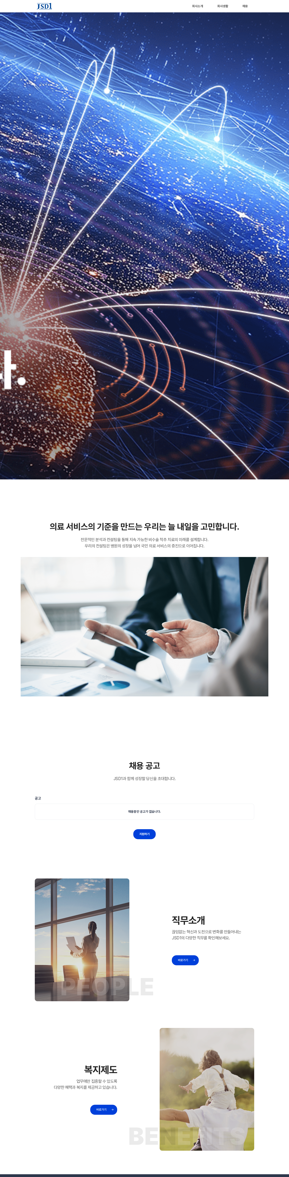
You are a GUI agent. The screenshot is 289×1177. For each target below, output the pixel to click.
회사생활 (222, 6)
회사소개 (197, 6)
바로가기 (183, 960)
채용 (245, 6)
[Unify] (44, 6)
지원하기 (144, 834)
